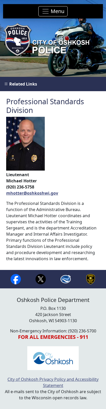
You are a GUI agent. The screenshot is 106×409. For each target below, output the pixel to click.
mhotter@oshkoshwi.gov (32, 193)
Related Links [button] (22, 84)
